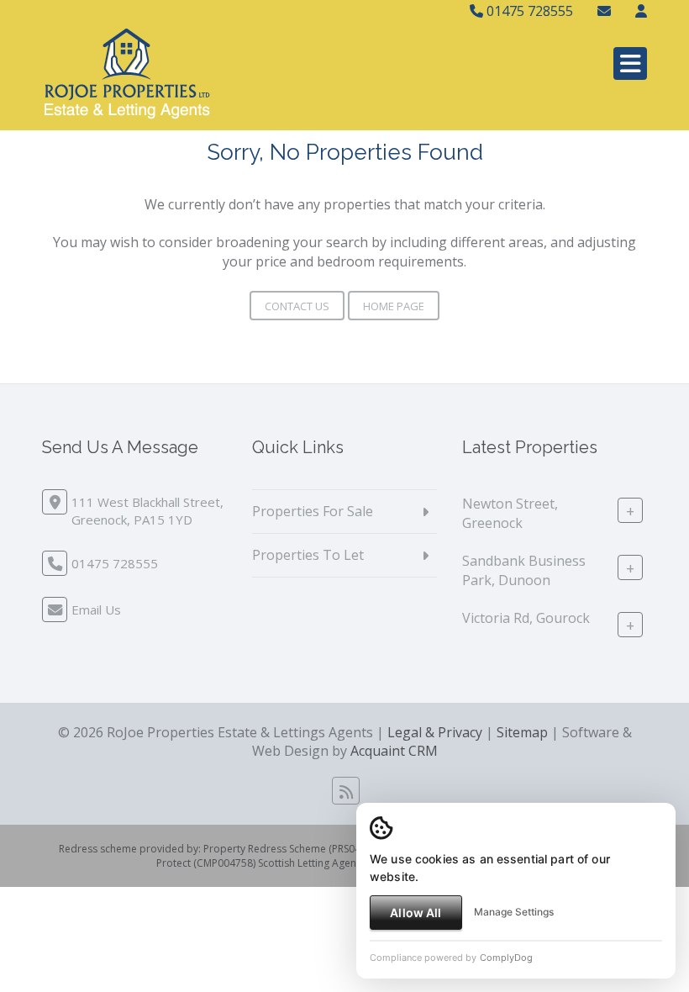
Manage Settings (514, 911)
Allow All (415, 912)
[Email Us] (604, 11)
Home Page (393, 306)
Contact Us (297, 306)
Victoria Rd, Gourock (526, 618)
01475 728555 (528, 11)
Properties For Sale (312, 511)
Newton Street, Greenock (510, 513)
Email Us (96, 609)
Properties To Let (308, 555)
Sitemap (522, 732)
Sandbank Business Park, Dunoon (524, 570)
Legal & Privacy (434, 732)
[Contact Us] (641, 11)
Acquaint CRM (394, 750)
